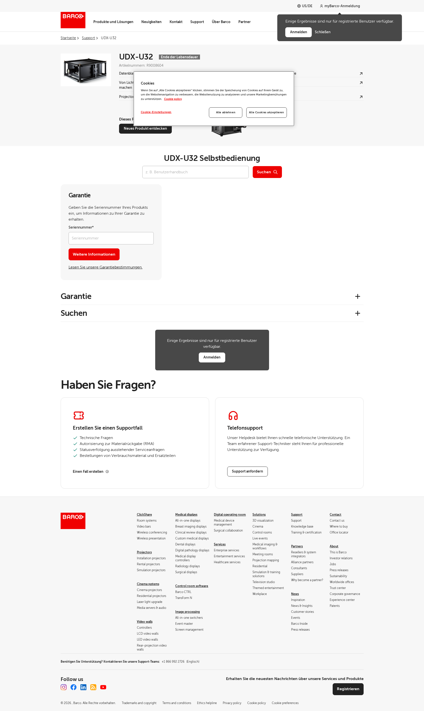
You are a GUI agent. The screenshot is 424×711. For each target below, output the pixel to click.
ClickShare (144, 514)
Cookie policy (173, 99)
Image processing (187, 612)
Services (219, 544)
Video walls (144, 621)
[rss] (93, 687)
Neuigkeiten (151, 22)
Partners (297, 546)
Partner (244, 22)
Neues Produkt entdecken (145, 128)
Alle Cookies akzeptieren (266, 112)
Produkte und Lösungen (113, 22)
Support (197, 22)
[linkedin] (83, 687)
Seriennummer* (81, 227)
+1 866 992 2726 (180, 661)
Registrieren (348, 689)
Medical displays (186, 514)
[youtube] (103, 687)
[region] (213, 98)
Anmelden (212, 357)
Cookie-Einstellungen (156, 112)
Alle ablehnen (225, 112)
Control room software (191, 586)
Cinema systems (148, 584)
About (334, 546)
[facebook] (73, 687)
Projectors (144, 552)
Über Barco (221, 22)
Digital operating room (230, 514)
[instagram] (64, 687)
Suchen (264, 172)
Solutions (259, 514)
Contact (335, 514)
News (295, 594)
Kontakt (176, 22)
